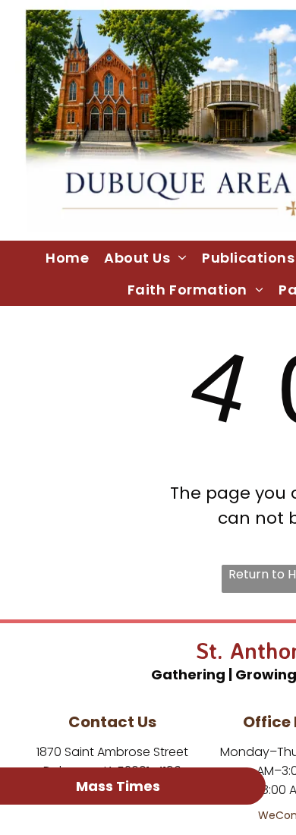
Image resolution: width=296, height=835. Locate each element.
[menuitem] (67, 257)
